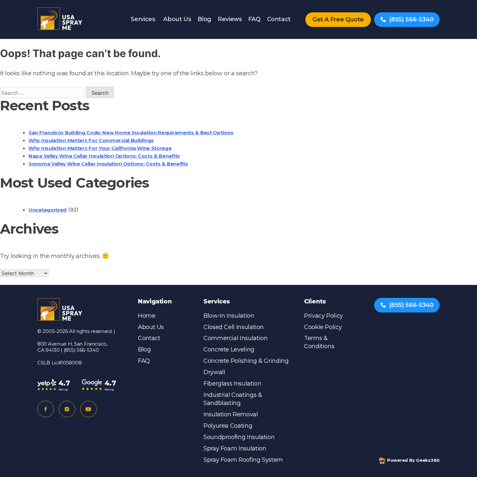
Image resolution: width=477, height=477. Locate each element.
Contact (279, 19)
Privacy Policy (323, 315)
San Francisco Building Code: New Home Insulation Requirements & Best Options (131, 132)
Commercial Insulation (235, 338)
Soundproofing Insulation (239, 437)
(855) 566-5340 (411, 19)
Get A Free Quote (338, 19)
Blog (205, 19)
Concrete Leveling (228, 349)
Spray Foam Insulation (234, 448)
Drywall (214, 372)
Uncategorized (48, 210)
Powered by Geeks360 (413, 460)
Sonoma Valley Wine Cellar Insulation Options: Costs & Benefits (108, 164)
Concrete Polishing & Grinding (246, 360)
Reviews (229, 19)
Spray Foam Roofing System (243, 459)
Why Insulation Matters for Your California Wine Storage (100, 148)
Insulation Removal (230, 414)
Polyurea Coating (227, 425)
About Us (177, 19)
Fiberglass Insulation (232, 383)
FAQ (254, 19)
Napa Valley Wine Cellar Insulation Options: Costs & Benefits (104, 156)
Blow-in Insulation (228, 315)
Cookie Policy (323, 327)
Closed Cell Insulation (233, 327)
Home (146, 315)
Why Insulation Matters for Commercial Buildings (91, 140)
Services (143, 19)
